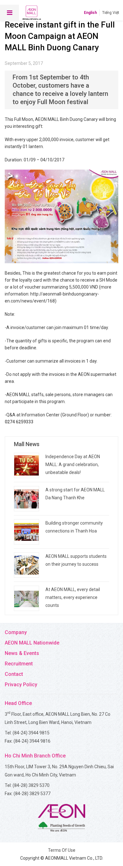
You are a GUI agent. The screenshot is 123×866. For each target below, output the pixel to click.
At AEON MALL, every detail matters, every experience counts (72, 597)
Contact (14, 674)
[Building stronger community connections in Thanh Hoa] (26, 532)
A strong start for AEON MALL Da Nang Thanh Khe (75, 493)
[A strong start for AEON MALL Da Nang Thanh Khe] (26, 498)
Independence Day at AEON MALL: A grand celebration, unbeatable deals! (72, 464)
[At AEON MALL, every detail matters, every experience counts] (26, 598)
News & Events (22, 653)
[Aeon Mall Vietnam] (31, 12)
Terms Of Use (61, 850)
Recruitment (19, 664)
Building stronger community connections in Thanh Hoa (74, 526)
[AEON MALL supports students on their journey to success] (26, 565)
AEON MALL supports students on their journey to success (76, 560)
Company (16, 632)
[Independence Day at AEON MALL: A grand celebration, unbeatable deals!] (26, 465)
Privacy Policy (21, 685)
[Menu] (9, 13)
